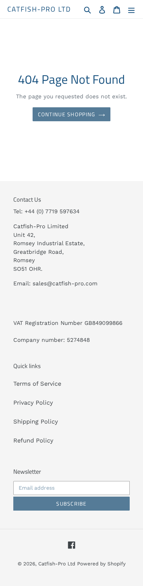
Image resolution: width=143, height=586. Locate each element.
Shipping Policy (35, 421)
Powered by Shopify (101, 564)
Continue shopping (66, 114)
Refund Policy (33, 440)
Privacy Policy (33, 402)
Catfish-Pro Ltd (39, 9)
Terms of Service (37, 383)
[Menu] (131, 9)
